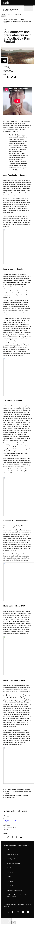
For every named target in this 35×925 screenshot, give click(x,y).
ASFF (16, 170)
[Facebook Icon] (12, 837)
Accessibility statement (13, 863)
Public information (12, 854)
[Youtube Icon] (21, 837)
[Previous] (3, 921)
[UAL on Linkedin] (23, 912)
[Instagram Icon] (8, 837)
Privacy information (12, 850)
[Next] (8, 921)
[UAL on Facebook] (13, 912)
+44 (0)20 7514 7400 (10, 821)
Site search (4, 14)
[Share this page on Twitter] (12, 77)
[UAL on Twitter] (18, 912)
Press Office (10, 886)
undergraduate (17, 791)
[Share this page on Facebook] (8, 77)
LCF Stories (11, 797)
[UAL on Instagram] (8, 912)
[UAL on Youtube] (28, 912)
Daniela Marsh (9, 269)
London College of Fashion (10, 19)
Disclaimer (10, 881)
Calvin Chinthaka (10, 680)
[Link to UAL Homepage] (6, 2)
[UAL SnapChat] (15, 77)
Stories (22, 19)
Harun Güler (8, 606)
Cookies (9, 868)
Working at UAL (12, 859)
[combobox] (15, 14)
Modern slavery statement (14, 890)
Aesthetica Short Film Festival (13, 125)
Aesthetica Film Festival (23, 789)
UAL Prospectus (12, 877)
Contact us (10, 872)
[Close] (13, 922)
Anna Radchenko (10, 175)
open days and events (22, 795)
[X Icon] (17, 837)
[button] (26, 8)
